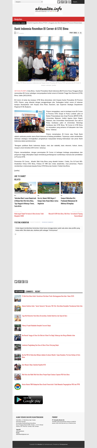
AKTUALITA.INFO (20, 91)
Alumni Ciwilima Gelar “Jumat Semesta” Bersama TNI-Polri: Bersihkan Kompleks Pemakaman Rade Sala (52, 306)
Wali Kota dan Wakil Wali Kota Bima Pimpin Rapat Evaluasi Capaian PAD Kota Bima (46, 374)
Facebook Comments (47, 222)
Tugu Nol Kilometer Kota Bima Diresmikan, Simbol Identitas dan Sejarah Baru (44, 316)
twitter (58, 1)
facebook (62, 1)
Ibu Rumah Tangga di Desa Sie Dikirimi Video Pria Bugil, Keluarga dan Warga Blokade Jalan (48, 335)
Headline (21, 33)
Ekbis (17, 33)
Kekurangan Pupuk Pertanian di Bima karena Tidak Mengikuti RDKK (29, 215)
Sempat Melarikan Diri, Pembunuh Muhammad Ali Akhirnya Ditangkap (69, 201)
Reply (17, 32)
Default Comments (35, 222)
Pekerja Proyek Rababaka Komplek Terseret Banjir (36, 325)
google (65, 1)
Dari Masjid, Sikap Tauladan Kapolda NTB (34, 365)
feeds (69, 1)
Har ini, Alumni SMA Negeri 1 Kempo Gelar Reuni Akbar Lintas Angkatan (48, 201)
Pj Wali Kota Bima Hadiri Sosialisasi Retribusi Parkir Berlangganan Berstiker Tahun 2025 (48, 296)
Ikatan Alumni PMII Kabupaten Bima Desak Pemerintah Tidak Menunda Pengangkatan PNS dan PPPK (51, 384)
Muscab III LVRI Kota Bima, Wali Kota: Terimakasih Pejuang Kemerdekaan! (66, 215)
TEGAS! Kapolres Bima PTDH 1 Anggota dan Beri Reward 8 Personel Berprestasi (54, 23)
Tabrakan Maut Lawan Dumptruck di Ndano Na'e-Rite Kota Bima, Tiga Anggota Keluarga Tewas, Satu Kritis (25, 202)
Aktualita (40, 444)
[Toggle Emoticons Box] (15, 234)
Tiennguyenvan (64, 444)
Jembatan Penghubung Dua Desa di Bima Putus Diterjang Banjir (40, 345)
